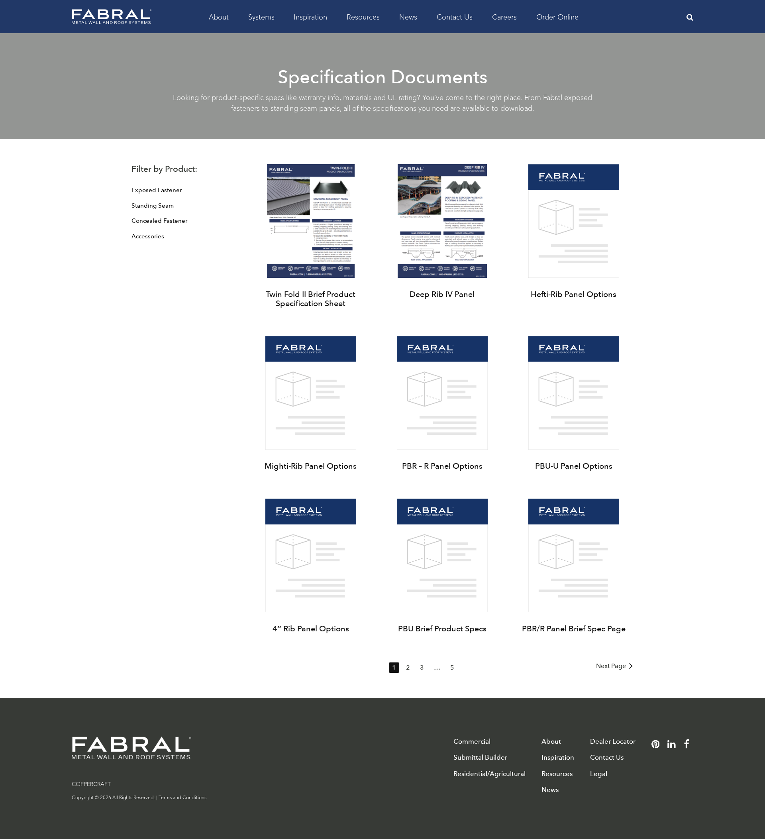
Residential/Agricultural (489, 774)
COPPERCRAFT (91, 784)
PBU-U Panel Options (573, 466)
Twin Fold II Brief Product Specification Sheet (310, 298)
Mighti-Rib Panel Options (311, 466)
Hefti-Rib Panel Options (573, 294)
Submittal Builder (480, 757)
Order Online (557, 16)
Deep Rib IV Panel (442, 294)
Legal (598, 774)
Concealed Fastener (159, 220)
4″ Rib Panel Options (311, 628)
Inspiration (310, 16)
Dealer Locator (613, 741)
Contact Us (455, 16)
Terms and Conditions (182, 797)
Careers (504, 16)
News (408, 16)
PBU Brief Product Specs (442, 628)
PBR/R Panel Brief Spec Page (574, 628)
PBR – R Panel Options (442, 466)
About (219, 16)
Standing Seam (152, 205)
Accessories (147, 236)
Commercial (471, 741)
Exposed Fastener (156, 190)
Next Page (611, 666)
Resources (363, 16)
